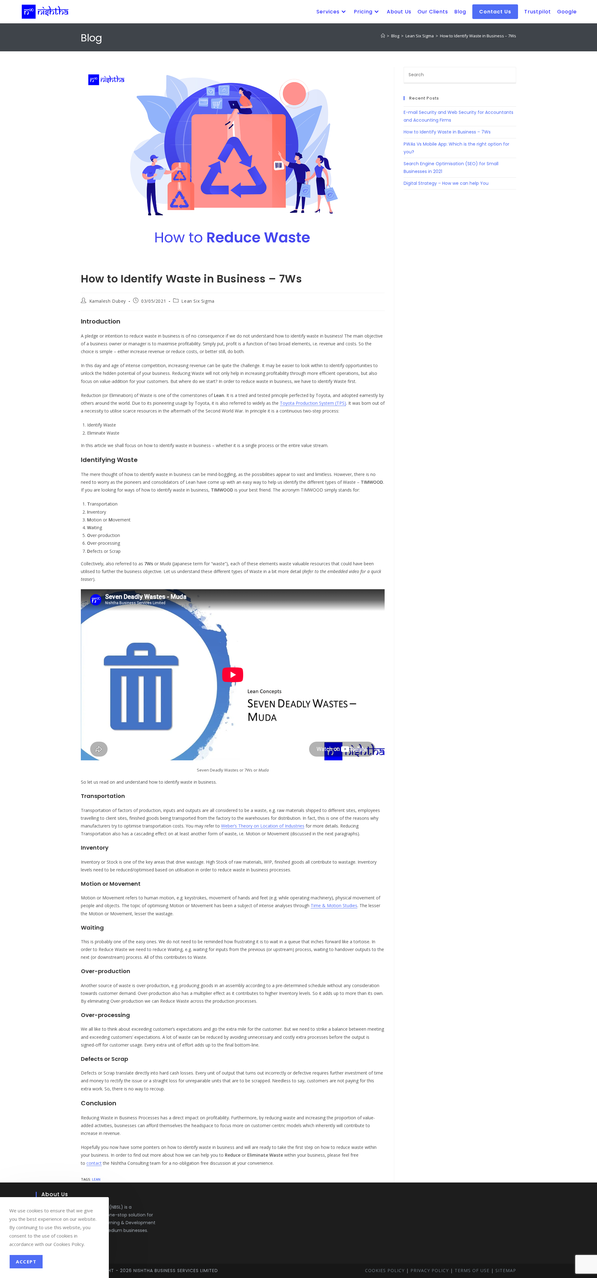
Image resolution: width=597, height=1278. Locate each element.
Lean (96, 1179)
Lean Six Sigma (197, 301)
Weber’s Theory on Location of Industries (262, 826)
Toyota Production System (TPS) (313, 403)
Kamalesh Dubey (107, 301)
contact (94, 1163)
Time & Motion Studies (334, 905)
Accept (26, 1261)
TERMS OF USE (472, 1270)
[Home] (383, 36)
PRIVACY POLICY (429, 1270)
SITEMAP (505, 1270)
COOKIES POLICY (385, 1270)
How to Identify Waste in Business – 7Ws (478, 36)
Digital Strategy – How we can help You (446, 183)
